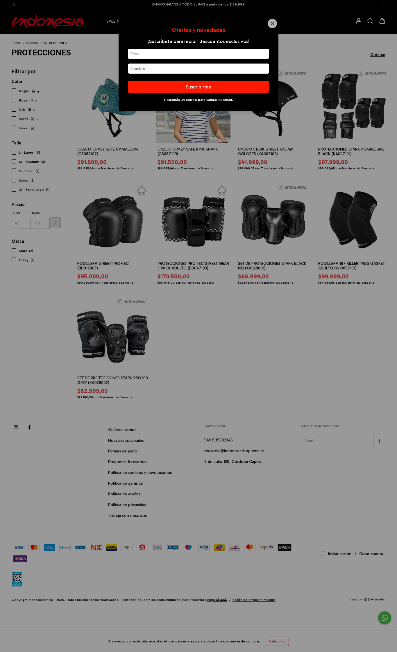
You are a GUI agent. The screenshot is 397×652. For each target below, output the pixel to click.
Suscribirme (198, 87)
